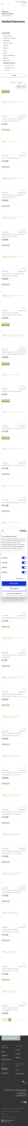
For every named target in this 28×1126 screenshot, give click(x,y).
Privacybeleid (5, 1073)
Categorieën (5, 11)
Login (17, 1070)
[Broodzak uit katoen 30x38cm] (14, 374)
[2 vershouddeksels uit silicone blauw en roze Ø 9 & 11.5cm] (14, 102)
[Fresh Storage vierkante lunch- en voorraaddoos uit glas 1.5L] (14, 756)
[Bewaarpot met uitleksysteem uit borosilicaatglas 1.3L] (14, 178)
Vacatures (18, 1057)
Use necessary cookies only (14, 593)
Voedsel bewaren (6, 15)
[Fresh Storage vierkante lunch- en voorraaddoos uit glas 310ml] (14, 795)
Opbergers (7, 70)
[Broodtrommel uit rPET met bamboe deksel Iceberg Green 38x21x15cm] (14, 335)
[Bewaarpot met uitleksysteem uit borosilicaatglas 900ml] (14, 257)
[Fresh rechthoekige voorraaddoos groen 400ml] (14, 638)
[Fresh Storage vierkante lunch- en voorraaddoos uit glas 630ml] (14, 834)
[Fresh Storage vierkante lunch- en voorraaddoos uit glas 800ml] (14, 873)
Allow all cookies (14, 583)
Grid (18, 86)
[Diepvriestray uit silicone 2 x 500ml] (14, 411)
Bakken (5, 53)
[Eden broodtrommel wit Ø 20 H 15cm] (14, 486)
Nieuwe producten (6, 1059)
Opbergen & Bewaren (8, 13)
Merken (3, 1051)
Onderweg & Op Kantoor (9, 38)
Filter (14, 75)
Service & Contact (20, 1073)
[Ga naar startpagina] (4, 3)
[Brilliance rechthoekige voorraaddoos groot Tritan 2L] (14, 296)
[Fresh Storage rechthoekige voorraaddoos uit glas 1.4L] (14, 717)
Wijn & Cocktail (7, 35)
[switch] (24, 562)
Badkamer (6, 48)
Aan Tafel (5, 45)
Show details (19, 578)
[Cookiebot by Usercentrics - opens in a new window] (19, 531)
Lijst (24, 86)
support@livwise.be (21, 1092)
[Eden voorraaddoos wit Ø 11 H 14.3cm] (14, 523)
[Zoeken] (20, 4)
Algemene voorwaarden (5, 1068)
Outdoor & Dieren (7, 43)
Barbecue (5, 58)
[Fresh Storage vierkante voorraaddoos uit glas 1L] (14, 952)
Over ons (18, 1050)
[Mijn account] (24, 3)
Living (4, 50)
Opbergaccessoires (9, 67)
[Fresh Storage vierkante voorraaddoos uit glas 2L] (14, 991)
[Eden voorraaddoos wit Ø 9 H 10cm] (14, 601)
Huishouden (6, 40)
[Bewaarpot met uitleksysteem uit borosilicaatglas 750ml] (14, 218)
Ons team (18, 1053)
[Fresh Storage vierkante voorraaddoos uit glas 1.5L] (14, 913)
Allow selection (14, 588)
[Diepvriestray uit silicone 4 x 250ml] (14, 448)
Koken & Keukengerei (9, 55)
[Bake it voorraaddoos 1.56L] (14, 141)
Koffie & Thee (6, 60)
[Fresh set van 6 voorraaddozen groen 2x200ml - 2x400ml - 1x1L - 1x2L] (14, 677)
